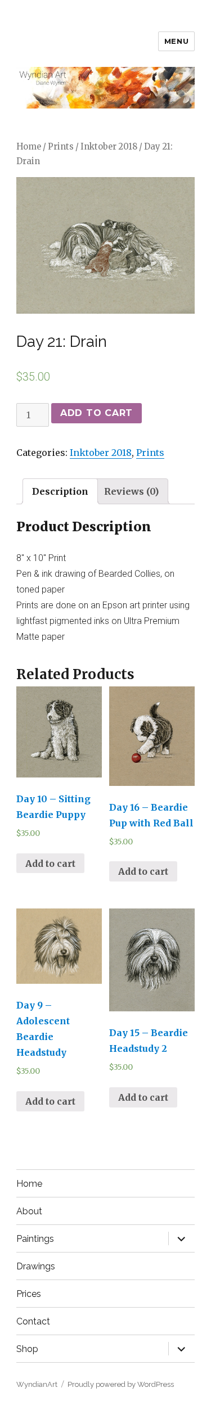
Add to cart (96, 413)
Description (60, 491)
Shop (27, 1349)
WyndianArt (36, 1384)
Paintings (35, 1238)
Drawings (35, 1266)
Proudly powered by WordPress (121, 1384)
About (29, 1211)
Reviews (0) (131, 491)
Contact (33, 1321)
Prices (28, 1294)
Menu (176, 41)
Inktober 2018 (108, 147)
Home (28, 147)
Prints (61, 147)
